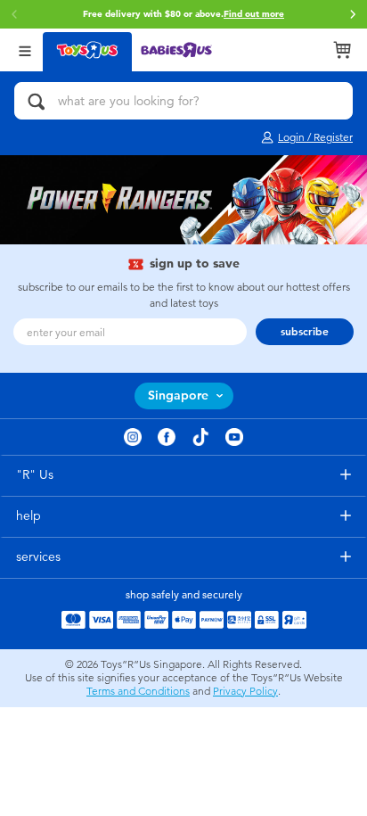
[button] (353, 14)
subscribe (305, 332)
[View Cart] (342, 50)
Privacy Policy (245, 691)
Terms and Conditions (138, 691)
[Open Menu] (25, 49)
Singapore (178, 395)
